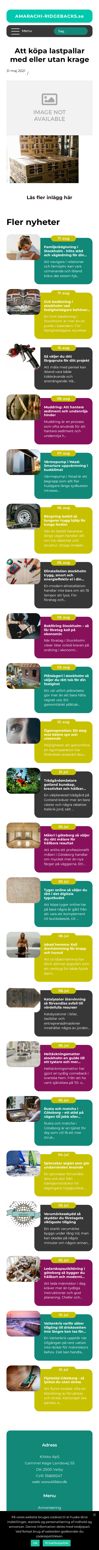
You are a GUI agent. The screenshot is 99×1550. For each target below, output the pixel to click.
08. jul (63, 936)
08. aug (63, 398)
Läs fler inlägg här (49, 197)
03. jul (63, 1205)
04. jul (63, 1154)
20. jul (63, 881)
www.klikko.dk (54, 1481)
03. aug (63, 617)
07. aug (63, 453)
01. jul (63, 1315)
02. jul (63, 1260)
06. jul (63, 1045)
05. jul (63, 1100)
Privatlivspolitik (56, 1543)
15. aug (63, 348)
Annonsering (49, 1507)
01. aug (63, 722)
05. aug (63, 508)
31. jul (63, 772)
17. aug (63, 238)
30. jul (63, 826)
